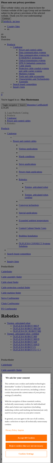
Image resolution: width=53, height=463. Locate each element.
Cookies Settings (26, 454)
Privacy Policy (11, 430)
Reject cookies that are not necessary (26, 446)
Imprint (21, 430)
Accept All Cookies (26, 438)
